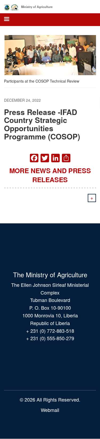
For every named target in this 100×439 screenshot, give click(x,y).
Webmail (50, 409)
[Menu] (6, 19)
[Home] (11, 6)
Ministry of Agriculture (37, 7)
